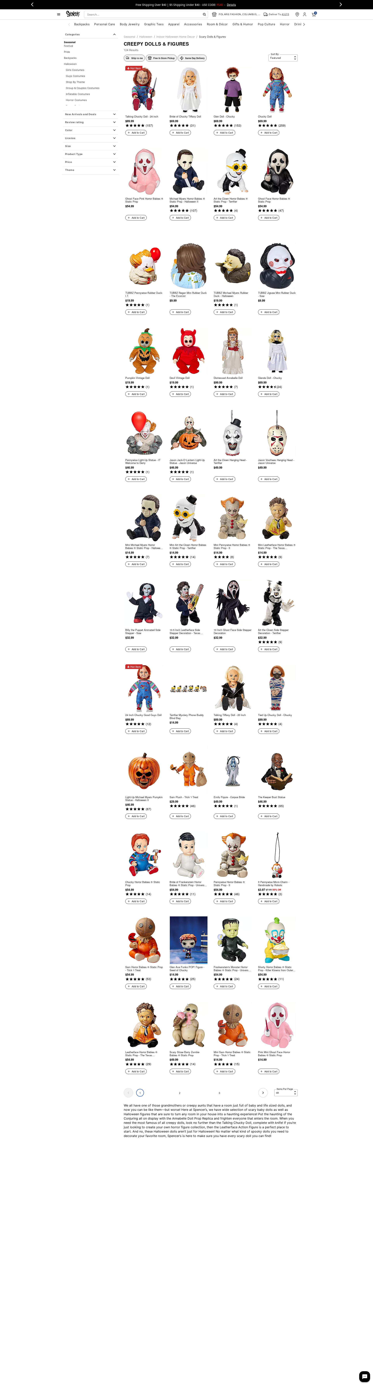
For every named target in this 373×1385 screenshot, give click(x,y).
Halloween (70, 63)
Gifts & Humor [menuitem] (243, 24)
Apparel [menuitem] (174, 24)
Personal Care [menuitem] (104, 24)
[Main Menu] (58, 14)
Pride (67, 51)
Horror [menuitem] (285, 24)
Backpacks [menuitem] (82, 24)
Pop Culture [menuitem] (266, 24)
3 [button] (219, 1092)
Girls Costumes (75, 69)
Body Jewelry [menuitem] (130, 24)
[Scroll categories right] (304, 24)
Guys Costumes (75, 75)
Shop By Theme (75, 82)
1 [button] (140, 1092)
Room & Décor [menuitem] (217, 24)
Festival (68, 45)
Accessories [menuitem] (193, 24)
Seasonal (129, 36)
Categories (72, 34)
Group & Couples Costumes (82, 88)
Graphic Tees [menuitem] (154, 24)
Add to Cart (138, 132)
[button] (90, 114)
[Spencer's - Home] (73, 14)
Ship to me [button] (137, 58)
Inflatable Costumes (78, 94)
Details (231, 4)
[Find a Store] (297, 14)
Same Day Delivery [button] (195, 58)
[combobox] (146, 14)
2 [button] (179, 1092)
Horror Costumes (76, 100)
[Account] (305, 14)
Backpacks (70, 57)
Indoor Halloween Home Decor (175, 36)
